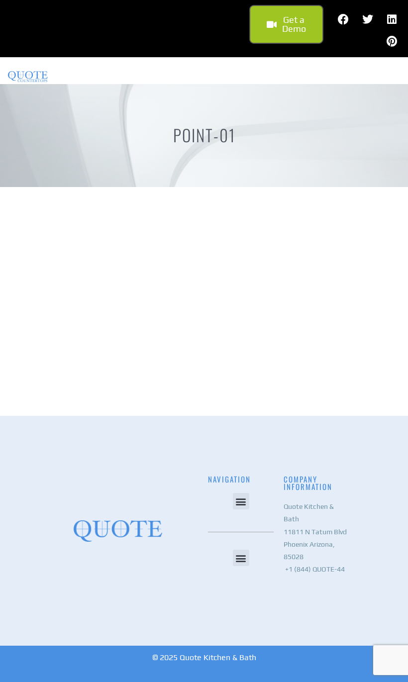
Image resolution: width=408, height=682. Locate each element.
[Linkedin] (392, 19)
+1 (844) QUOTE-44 (314, 569)
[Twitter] (368, 19)
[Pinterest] (392, 41)
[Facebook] (343, 19)
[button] (241, 501)
